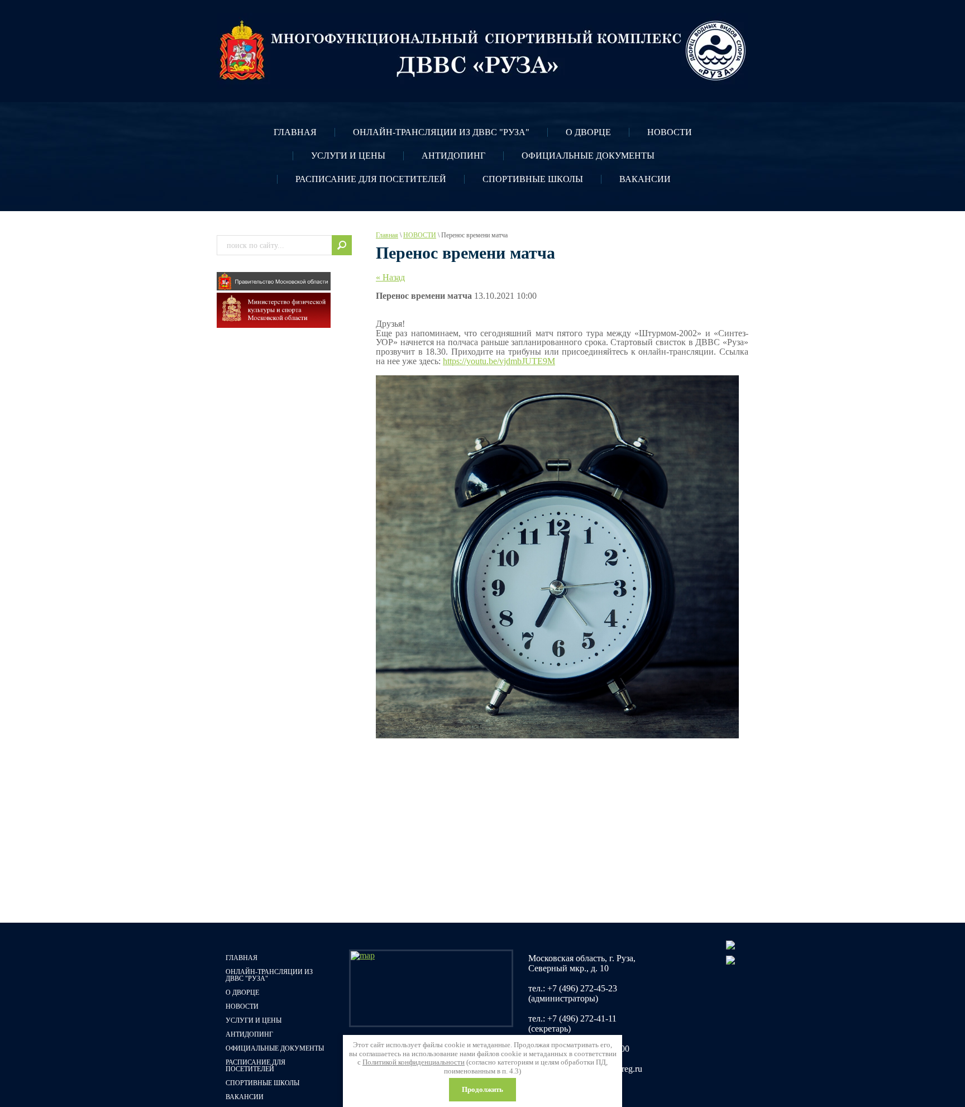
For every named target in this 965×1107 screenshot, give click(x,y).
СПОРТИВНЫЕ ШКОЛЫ (532, 179)
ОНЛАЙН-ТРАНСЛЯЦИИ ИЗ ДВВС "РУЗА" (441, 132)
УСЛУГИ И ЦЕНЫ (348, 155)
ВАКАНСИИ (645, 179)
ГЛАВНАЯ (295, 132)
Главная (387, 235)
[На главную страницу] (482, 51)
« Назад (390, 277)
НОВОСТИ (669, 132)
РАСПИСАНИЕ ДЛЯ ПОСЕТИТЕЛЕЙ (370, 179)
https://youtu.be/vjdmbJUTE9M (499, 361)
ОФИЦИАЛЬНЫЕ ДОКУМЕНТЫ (588, 155)
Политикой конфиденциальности (413, 1062)
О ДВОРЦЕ (588, 132)
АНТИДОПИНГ (453, 155)
